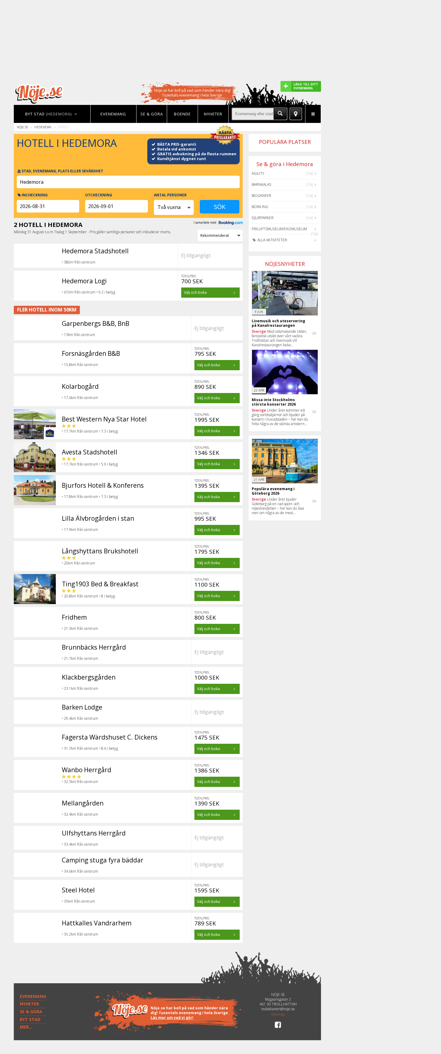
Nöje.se (22, 127)
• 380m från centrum (78, 262)
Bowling (260, 206)
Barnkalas (261, 184)
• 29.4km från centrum (80, 718)
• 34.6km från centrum (80, 871)
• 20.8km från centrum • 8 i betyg (88, 596)
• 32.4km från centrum (80, 814)
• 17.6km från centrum (80, 397)
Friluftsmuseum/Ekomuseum (279, 228)
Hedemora (43, 127)
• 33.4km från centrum (80, 844)
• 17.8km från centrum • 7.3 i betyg (90, 496)
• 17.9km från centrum (80, 529)
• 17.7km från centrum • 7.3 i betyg (90, 431)
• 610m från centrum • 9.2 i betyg (88, 292)
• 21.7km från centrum (80, 658)
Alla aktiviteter (271, 240)
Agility (258, 173)
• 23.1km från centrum (80, 688)
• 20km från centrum (78, 563)
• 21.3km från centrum (80, 628)
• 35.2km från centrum (80, 934)
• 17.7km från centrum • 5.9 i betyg (90, 464)
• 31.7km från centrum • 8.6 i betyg (90, 748)
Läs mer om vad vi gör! (172, 1017)
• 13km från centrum (78, 334)
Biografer (261, 195)
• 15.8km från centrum (80, 364)
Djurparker (263, 217)
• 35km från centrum (78, 901)
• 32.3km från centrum (80, 781)
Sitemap (278, 1014)
